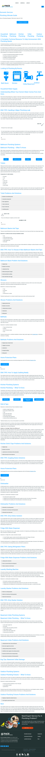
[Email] (28, 754)
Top (17, 755)
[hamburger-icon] (42, 6)
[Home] (20, 754)
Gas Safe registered (15, 740)
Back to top (3, 139)
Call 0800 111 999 (22, 220)
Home (20, 755)
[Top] (17, 754)
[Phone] (25, 754)
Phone (25, 755)
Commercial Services (28, 736)
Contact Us (40, 733)
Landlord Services (27, 738)
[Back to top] (1, 137)
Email (28, 755)
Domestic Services (27, 733)
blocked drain (35, 334)
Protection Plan (33, 360)
